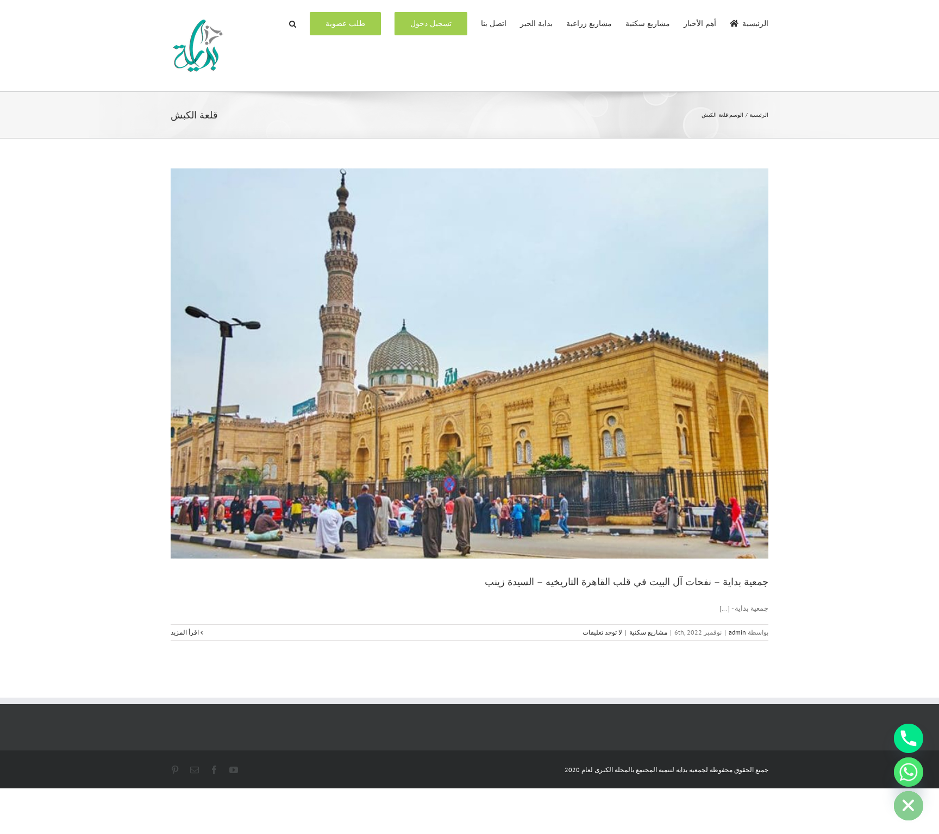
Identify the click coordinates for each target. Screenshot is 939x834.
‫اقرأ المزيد (186, 632)
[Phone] (908, 738)
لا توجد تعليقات (602, 632)
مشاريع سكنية (648, 632)
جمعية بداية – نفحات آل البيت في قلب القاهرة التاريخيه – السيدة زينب (626, 582)
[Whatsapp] (908, 772)
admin (737, 632)
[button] (292, 23)
